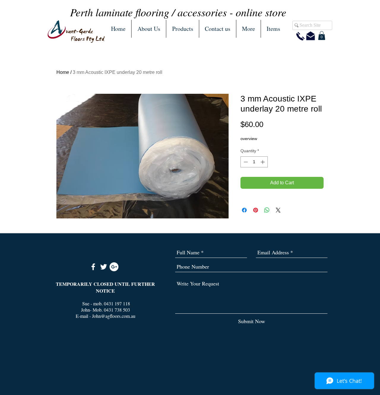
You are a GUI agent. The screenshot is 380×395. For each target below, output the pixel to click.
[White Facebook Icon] (93, 266)
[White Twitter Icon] (103, 266)
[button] (182, 29)
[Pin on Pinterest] (255, 210)
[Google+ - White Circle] (114, 266)
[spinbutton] (254, 162)
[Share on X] (278, 210)
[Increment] (263, 162)
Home (62, 72)
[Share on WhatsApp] (266, 210)
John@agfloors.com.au (113, 316)
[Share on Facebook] (244, 210)
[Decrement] (245, 162)
